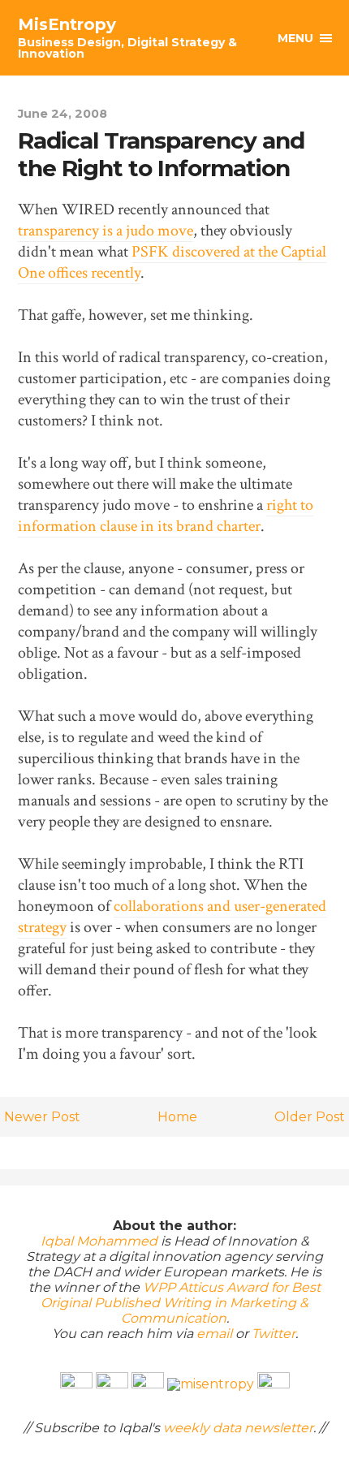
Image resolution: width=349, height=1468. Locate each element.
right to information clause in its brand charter (165, 515)
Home (177, 1117)
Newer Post (42, 1117)
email (214, 1333)
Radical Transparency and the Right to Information (161, 154)
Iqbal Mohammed (99, 1241)
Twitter (273, 1333)
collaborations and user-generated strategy (172, 917)
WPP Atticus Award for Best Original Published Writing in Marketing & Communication (181, 1303)
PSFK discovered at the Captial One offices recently (172, 262)
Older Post (309, 1117)
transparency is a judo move (105, 230)
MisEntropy (127, 37)
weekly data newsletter (238, 1428)
